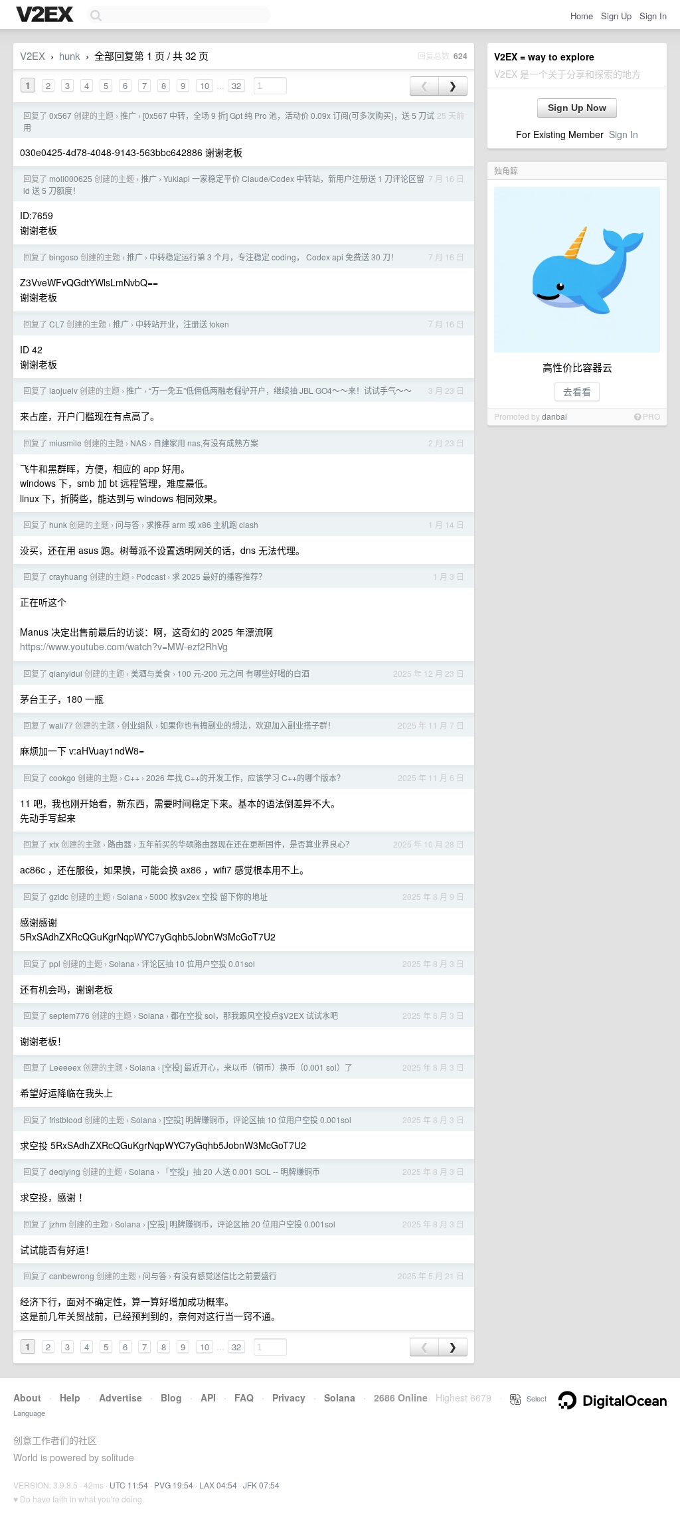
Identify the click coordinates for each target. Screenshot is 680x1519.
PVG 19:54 (173, 1484)
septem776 (69, 1015)
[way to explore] (46, 15)
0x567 (60, 115)
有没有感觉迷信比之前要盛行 (225, 1275)
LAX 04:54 (218, 1484)
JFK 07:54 (261, 1484)
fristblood (65, 1119)
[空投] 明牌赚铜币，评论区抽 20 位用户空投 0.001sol (241, 1223)
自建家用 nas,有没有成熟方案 (205, 442)
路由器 (119, 843)
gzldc (58, 896)
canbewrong (71, 1275)
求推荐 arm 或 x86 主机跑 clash (202, 524)
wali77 (61, 725)
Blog (171, 1397)
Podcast (150, 576)
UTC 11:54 (129, 1484)
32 (236, 85)
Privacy (288, 1397)
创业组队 (137, 725)
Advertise (120, 1397)
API (208, 1397)
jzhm (57, 1223)
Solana (130, 896)
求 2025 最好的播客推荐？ (219, 576)
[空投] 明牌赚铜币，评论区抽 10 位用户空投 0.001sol (257, 1119)
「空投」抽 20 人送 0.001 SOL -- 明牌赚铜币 (240, 1171)
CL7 (56, 323)
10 (204, 85)
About (27, 1397)
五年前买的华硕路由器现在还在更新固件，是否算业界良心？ (245, 843)
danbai (554, 416)
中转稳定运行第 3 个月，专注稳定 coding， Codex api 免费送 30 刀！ (273, 256)
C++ (131, 777)
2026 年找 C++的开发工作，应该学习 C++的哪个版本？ (245, 777)
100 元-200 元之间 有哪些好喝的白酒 (243, 673)
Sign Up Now (577, 107)
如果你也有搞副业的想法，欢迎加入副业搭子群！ (247, 725)
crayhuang (68, 576)
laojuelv (63, 390)
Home (581, 15)
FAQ (244, 1397)
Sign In (653, 15)
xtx (54, 843)
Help (70, 1397)
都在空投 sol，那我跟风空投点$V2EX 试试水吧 (254, 1015)
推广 (128, 115)
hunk (69, 55)
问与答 (127, 524)
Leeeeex (65, 1067)
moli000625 (70, 178)
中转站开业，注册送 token (182, 323)
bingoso (63, 256)
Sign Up (616, 15)
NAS (138, 442)
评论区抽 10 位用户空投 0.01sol (198, 963)
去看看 (577, 391)
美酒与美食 (151, 673)
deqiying (64, 1171)
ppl (54, 963)
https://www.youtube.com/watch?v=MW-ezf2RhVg (124, 646)
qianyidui (65, 673)
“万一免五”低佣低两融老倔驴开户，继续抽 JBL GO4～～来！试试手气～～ (280, 390)
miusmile (65, 442)
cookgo (62, 777)
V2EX (32, 55)
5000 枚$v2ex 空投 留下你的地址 (208, 896)
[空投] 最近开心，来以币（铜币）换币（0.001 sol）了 (257, 1067)
